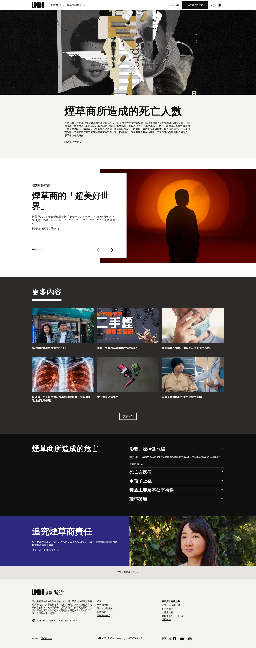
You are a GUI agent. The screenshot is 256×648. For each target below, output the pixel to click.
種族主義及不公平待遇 (173, 616)
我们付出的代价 (105, 608)
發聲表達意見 (103, 615)
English (41, 620)
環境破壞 (166, 619)
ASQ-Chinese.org (116, 638)
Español (51, 620)
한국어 (73, 620)
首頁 (99, 601)
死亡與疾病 (167, 609)
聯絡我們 (101, 612)
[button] (57, 5)
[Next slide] (112, 249)
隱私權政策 (46, 639)
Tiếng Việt (62, 620)
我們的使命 (102, 605)
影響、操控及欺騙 (171, 605)
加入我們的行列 (195, 5)
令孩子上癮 (167, 612)
